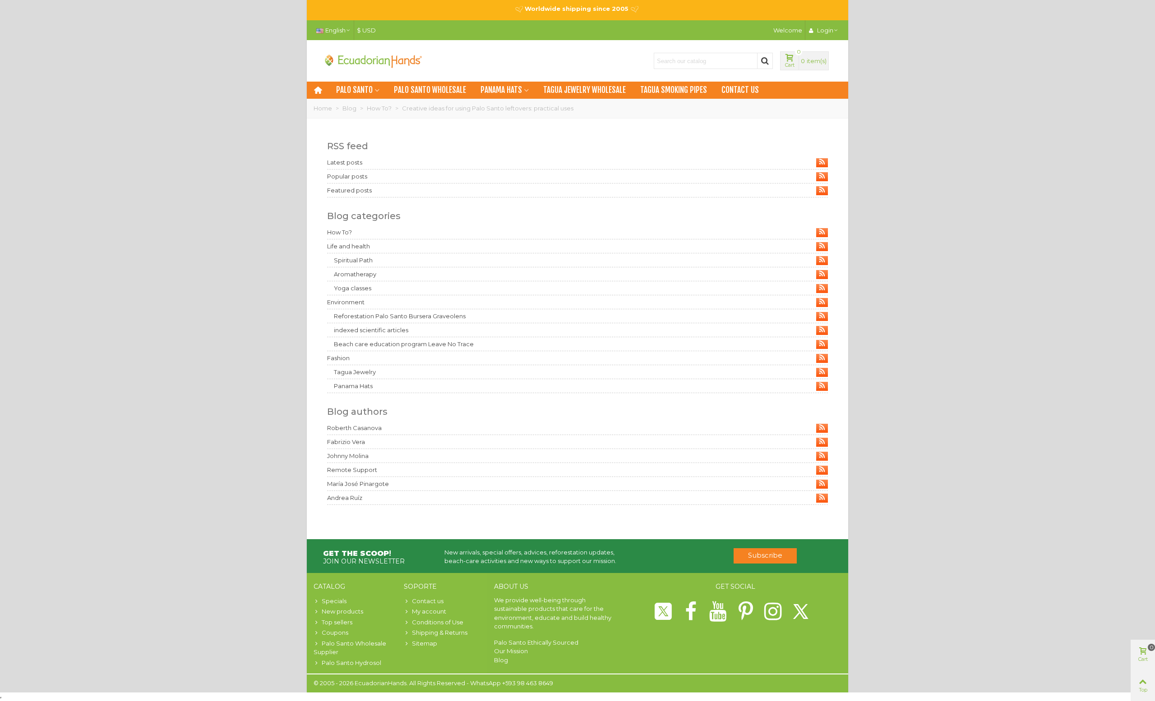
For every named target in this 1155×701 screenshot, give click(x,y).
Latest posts (344, 162)
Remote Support (352, 469)
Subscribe (765, 555)
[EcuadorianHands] (372, 61)
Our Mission (511, 651)
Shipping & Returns (439, 632)
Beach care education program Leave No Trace (404, 344)
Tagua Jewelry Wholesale (584, 90)
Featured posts (349, 190)
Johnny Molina (348, 455)
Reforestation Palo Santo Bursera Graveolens (400, 316)
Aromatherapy (355, 274)
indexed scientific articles (371, 330)
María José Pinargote (358, 483)
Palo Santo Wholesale (430, 90)
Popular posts (347, 176)
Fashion (338, 358)
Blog (501, 660)
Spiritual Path (353, 260)
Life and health (348, 246)
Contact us (740, 90)
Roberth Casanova (354, 427)
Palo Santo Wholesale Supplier (350, 648)
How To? (339, 232)
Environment (346, 302)
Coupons (335, 632)
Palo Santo (354, 90)
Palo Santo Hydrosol (351, 662)
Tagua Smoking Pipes (673, 90)
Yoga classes (352, 288)
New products (342, 611)
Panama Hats (501, 90)
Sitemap (424, 643)
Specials (334, 601)
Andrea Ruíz (344, 497)
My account (429, 611)
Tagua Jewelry (355, 372)
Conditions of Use (437, 622)
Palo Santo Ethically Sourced (536, 642)
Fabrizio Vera (346, 441)
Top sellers (337, 622)
